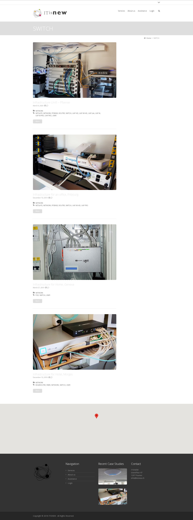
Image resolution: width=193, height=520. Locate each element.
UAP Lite (91, 113)
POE (37, 295)
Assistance (72, 479)
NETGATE (39, 113)
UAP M (97, 113)
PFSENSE (55, 113)
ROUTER (62, 113)
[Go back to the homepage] (50, 13)
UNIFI (54, 115)
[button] (96, 416)
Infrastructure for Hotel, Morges (53, 374)
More (38, 121)
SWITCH (68, 113)
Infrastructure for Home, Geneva (53, 284)
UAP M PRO (40, 115)
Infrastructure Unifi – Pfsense (51, 102)
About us (71, 474)
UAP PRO (48, 115)
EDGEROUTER (41, 385)
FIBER (48, 385)
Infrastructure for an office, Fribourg (55, 194)
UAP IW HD (83, 113)
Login (70, 483)
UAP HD (75, 113)
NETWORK (39, 111)
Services (71, 470)
